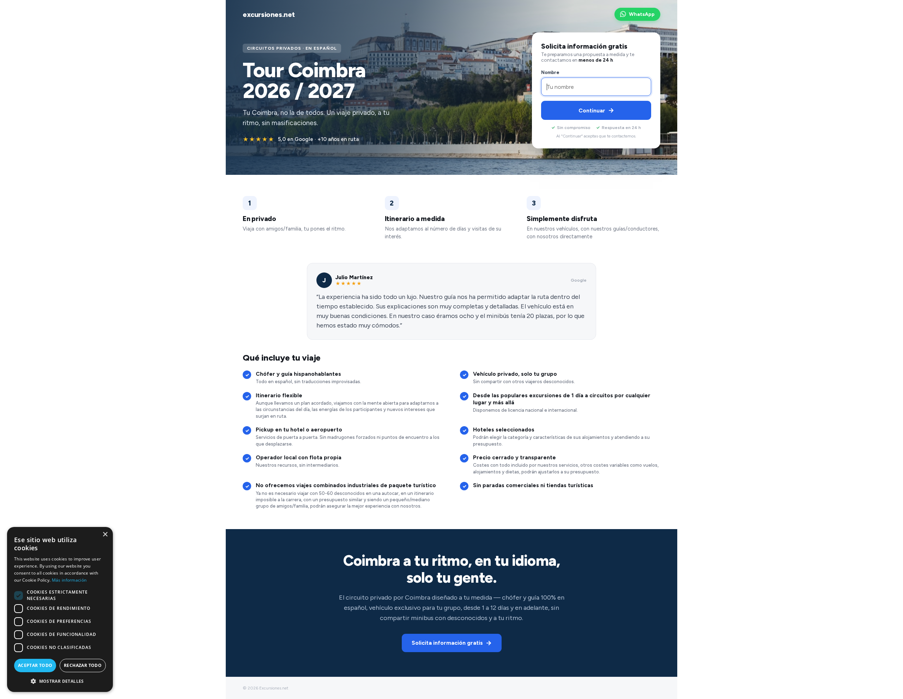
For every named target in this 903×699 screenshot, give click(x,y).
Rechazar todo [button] (83, 665)
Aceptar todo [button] (35, 665)
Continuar (596, 110)
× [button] (105, 534)
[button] (60, 681)
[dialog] (60, 609)
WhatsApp (642, 14)
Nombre (550, 72)
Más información (69, 580)
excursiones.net (269, 14)
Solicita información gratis (452, 643)
